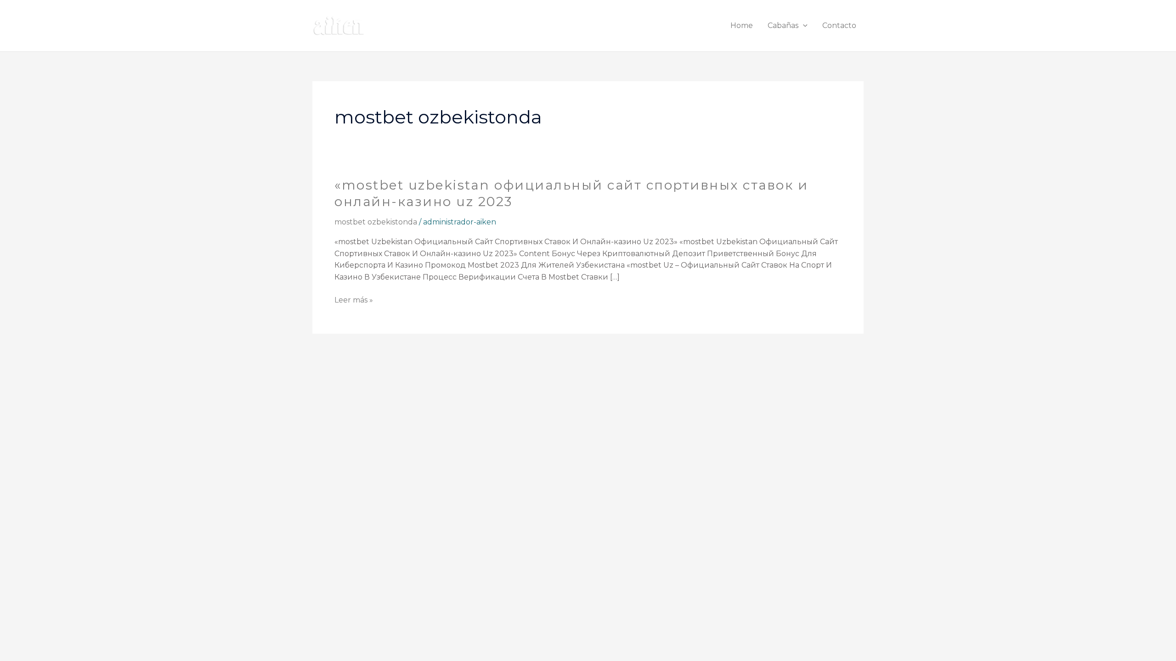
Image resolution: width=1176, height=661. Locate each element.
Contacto (839, 25)
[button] (803, 25)
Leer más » (353, 299)
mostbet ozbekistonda (375, 222)
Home (741, 25)
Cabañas (783, 25)
